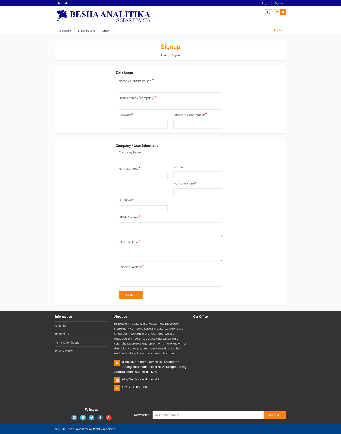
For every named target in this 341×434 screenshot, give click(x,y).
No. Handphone (185, 183)
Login (265, 3)
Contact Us (62, 334)
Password (126, 115)
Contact (106, 30)
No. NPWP (126, 200)
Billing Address (129, 242)
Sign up (278, 3)
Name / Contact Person (136, 81)
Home (163, 55)
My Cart (279, 30)
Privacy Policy (64, 351)
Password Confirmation (190, 115)
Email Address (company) (138, 98)
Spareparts (64, 30)
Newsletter (142, 415)
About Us (60, 326)
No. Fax (178, 167)
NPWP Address (130, 217)
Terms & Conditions (67, 342)
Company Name (130, 152)
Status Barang (86, 30)
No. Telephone (130, 168)
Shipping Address (131, 267)
